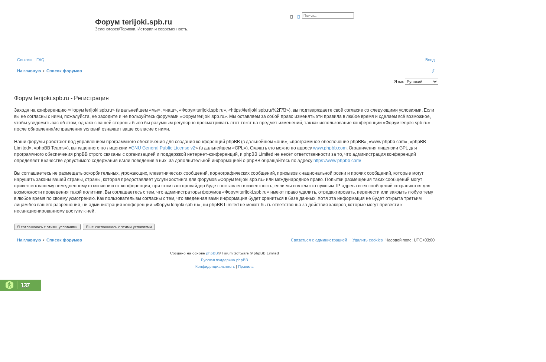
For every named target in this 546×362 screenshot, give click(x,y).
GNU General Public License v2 (163, 148)
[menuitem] (39, 59)
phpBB (212, 253)
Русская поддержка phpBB (224, 260)
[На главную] (53, 31)
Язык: (399, 81)
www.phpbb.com (330, 148)
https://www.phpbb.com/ (337, 160)
